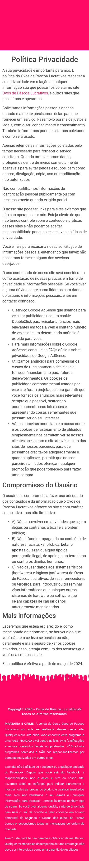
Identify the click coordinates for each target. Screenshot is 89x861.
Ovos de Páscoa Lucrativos (25, 93)
